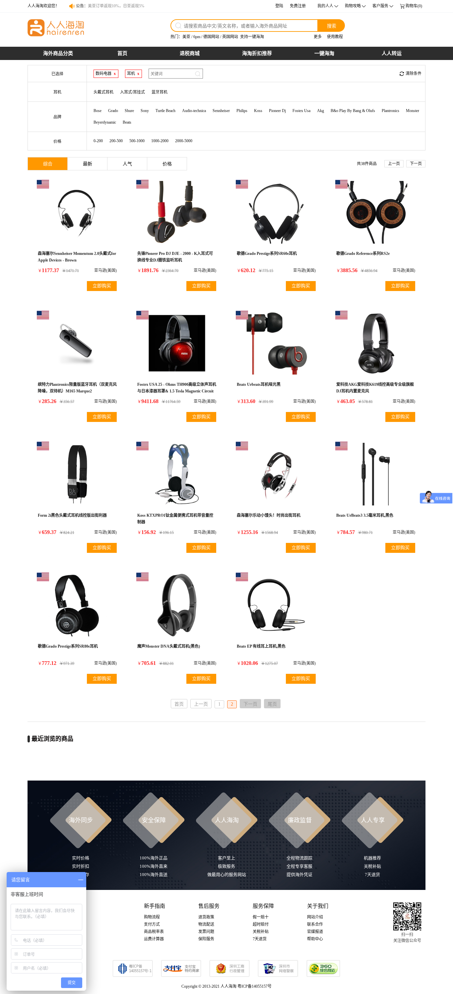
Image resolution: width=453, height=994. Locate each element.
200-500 (116, 141)
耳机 (131, 73)
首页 (122, 53)
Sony (145, 110)
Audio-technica (194, 110)
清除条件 (413, 73)
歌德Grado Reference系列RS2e (363, 253)
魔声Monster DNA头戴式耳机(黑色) (168, 646)
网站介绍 (315, 917)
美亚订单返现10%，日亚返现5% (116, 6)
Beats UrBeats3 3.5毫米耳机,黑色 (364, 515)
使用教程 (335, 36)
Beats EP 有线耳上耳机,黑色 (261, 646)
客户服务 (380, 6)
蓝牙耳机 (159, 92)
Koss (258, 110)
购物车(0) (414, 6)
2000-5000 (183, 141)
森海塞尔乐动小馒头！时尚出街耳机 (268, 515)
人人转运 (392, 53)
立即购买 (102, 285)
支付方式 (152, 924)
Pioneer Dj (277, 110)
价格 (167, 163)
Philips (241, 110)
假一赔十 (261, 917)
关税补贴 (261, 931)
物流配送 (206, 924)
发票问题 (206, 931)
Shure (129, 110)
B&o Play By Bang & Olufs (353, 110)
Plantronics (390, 110)
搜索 (331, 25)
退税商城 (190, 53)
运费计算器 (154, 939)
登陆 (279, 6)
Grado (113, 110)
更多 (318, 36)
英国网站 (230, 36)
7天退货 (260, 939)
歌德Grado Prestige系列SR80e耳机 (68, 646)
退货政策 (206, 917)
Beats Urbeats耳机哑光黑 (259, 384)
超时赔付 (261, 924)
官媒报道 (315, 931)
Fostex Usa (301, 110)
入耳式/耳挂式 (132, 92)
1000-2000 (159, 141)
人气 (127, 163)
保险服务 (206, 939)
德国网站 (211, 36)
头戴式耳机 (103, 92)
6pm (196, 36)
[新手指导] (446, 681)
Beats (127, 122)
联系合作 (315, 924)
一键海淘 (324, 53)
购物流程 (152, 917)
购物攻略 (353, 6)
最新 (87, 163)
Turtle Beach (165, 110)
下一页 (416, 163)
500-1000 (137, 141)
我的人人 (325, 6)
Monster (412, 110)
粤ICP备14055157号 (254, 986)
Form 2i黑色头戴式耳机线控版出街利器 (72, 515)
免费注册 (298, 6)
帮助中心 (315, 939)
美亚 (186, 36)
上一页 (394, 163)
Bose (97, 110)
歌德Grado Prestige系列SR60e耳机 (267, 253)
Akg (320, 110)
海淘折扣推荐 (257, 53)
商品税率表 (154, 931)
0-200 (98, 141)
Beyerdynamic (105, 122)
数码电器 (103, 73)
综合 (47, 163)
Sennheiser (221, 110)
